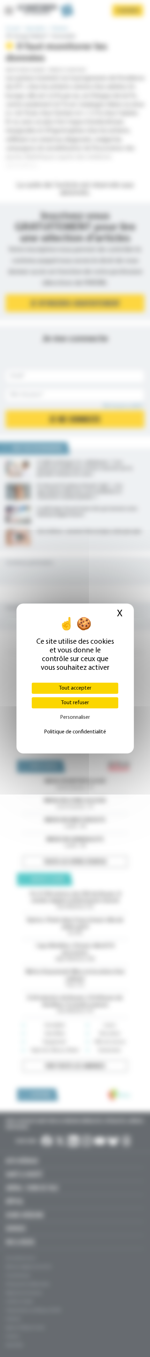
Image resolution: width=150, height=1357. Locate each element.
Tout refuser (75, 703)
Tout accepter (75, 688)
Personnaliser (75, 717)
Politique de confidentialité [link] (75, 732)
